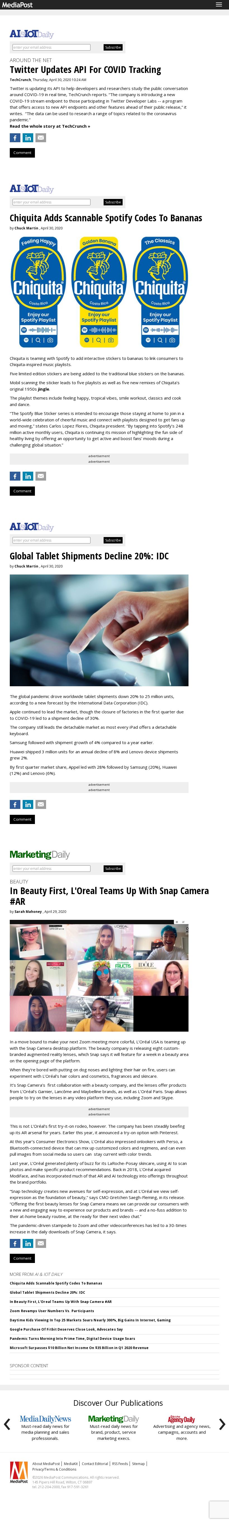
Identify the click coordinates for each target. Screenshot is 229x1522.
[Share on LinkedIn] (28, 137)
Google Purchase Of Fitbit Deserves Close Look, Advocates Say (66, 1329)
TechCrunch (20, 79)
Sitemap (138, 1463)
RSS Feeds (120, 1463)
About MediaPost (46, 1463)
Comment (22, 152)
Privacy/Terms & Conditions (54, 1469)
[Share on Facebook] (15, 137)
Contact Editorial (95, 1463)
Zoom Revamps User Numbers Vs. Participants (52, 1311)
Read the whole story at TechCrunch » (50, 126)
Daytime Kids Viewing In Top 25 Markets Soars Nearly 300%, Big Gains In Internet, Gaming (90, 1320)
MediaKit (71, 1463)
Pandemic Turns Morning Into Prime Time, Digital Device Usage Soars (72, 1338)
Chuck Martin (26, 228)
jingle (43, 389)
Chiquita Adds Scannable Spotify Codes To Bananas (56, 1283)
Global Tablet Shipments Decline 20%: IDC (47, 1292)
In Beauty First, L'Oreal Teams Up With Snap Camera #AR (61, 1301)
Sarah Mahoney (28, 911)
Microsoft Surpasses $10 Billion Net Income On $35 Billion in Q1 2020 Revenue (79, 1347)
